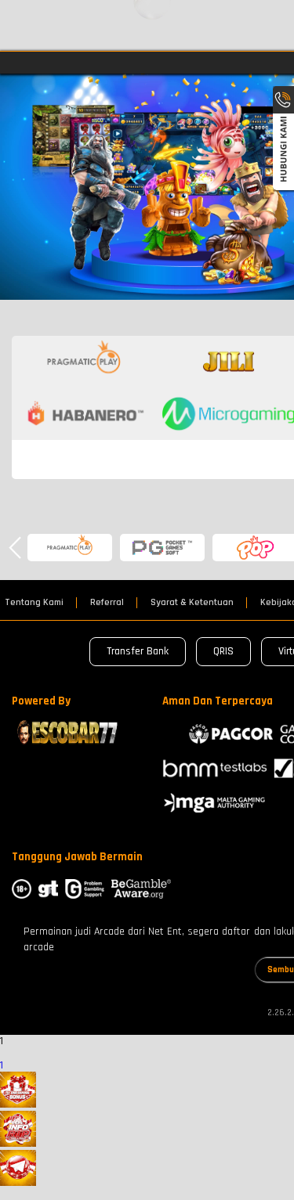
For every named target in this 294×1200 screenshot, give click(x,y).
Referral (107, 602)
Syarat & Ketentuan (192, 602)
